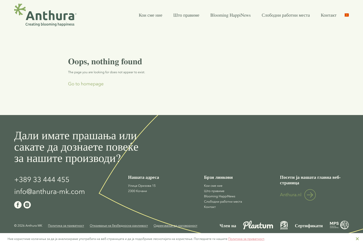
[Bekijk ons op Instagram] (27, 204)
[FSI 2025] (284, 228)
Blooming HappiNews (230, 15)
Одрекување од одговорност (175, 226)
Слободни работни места (286, 15)
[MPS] (339, 228)
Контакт (329, 15)
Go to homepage (86, 84)
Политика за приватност (246, 239)
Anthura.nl (291, 195)
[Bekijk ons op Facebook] (18, 204)
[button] (347, 15)
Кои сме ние (150, 15)
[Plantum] (258, 228)
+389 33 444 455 (41, 179)
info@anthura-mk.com (49, 191)
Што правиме (186, 15)
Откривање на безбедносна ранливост (119, 226)
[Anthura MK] (45, 15)
